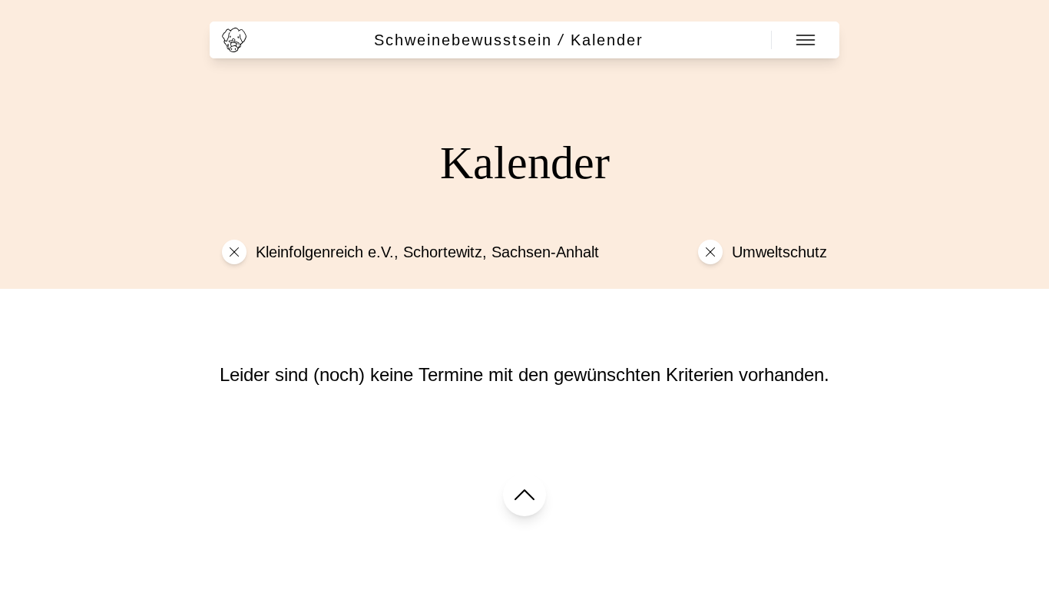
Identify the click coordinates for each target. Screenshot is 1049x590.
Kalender (607, 39)
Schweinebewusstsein (463, 39)
